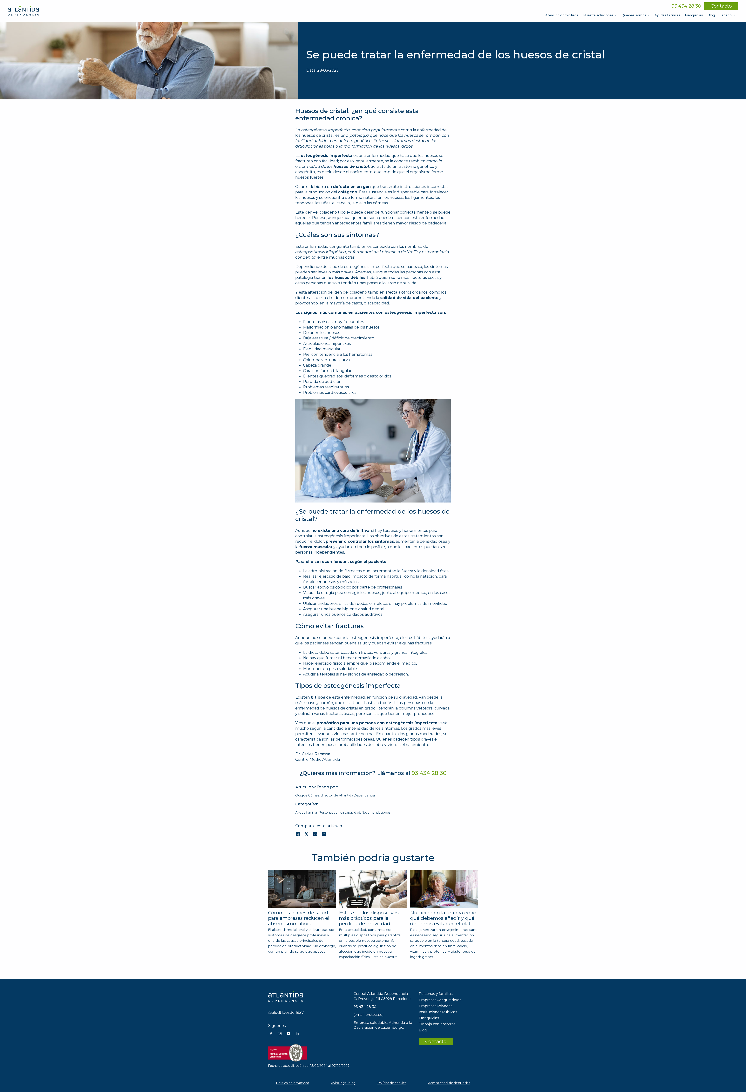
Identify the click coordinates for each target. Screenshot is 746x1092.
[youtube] (288, 1033)
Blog (711, 15)
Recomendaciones (376, 812)
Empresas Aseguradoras (440, 1000)
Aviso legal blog (343, 1083)
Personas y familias (436, 994)
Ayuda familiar (306, 812)
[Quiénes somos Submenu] (649, 15)
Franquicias (694, 15)
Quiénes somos (633, 15)
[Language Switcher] (735, 15)
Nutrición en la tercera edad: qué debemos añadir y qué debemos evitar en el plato (444, 918)
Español (726, 15)
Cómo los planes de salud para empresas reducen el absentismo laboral (298, 918)
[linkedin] (297, 1033)
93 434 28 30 (686, 6)
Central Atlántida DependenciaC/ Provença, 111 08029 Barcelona (382, 996)
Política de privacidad (292, 1083)
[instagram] (280, 1033)
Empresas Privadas (435, 1006)
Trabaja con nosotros (437, 1024)
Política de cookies (391, 1083)
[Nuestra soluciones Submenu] (616, 15)
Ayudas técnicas (667, 15)
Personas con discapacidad (339, 812)
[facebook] (271, 1033)
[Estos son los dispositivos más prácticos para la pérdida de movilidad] (373, 889)
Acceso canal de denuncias (449, 1083)
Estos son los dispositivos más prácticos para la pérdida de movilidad (369, 918)
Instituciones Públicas (438, 1012)
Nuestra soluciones (598, 15)
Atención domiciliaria (562, 15)
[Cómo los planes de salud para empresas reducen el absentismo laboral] (302, 889)
